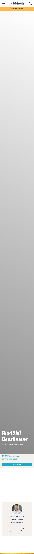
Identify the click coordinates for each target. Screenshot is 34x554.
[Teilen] (23, 529)
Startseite (4, 444)
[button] (4, 3)
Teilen (22, 531)
